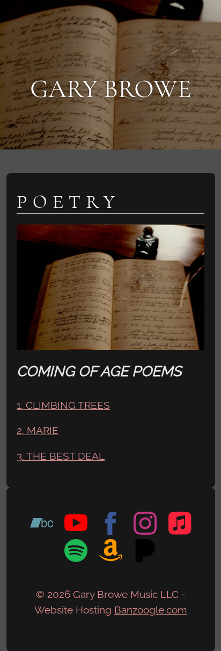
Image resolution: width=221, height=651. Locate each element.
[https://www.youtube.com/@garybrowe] (75, 525)
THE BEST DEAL (65, 456)
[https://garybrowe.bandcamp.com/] (41, 525)
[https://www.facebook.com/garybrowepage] (110, 525)
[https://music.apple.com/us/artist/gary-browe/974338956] (179, 525)
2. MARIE (37, 430)
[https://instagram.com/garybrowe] (145, 525)
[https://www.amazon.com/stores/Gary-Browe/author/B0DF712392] (110, 552)
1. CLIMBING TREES (63, 405)
